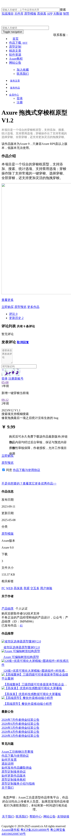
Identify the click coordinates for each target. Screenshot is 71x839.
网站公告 (15, 62)
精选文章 (15, 50)
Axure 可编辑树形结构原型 (21, 657)
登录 (20, 98)
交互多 (34, 588)
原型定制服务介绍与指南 (18, 783)
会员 (14, 94)
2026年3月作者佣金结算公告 (20, 735)
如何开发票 (9, 759)
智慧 (66, 13)
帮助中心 (36, 816)
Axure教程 (16, 58)
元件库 (18, 13)
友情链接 (63, 816)
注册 (20, 102)
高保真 (41, 13)
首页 (15, 38)
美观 (26, 588)
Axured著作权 (11, 829)
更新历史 (16, 318)
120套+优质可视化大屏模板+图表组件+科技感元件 (37, 670)
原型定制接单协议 (14, 771)
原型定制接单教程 (14, 779)
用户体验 (46, 588)
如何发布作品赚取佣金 (17, 767)
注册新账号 (15, 378)
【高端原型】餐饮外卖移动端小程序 (27, 703)
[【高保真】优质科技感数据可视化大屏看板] (32, 688)
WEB (9, 588)
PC (3, 588)
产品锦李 (8, 608)
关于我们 (8, 787)
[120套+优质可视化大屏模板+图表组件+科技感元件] (35, 664)
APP (49, 13)
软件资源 (15, 54)
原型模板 (30, 13)
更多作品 (33, 306)
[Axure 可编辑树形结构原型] (21, 651)
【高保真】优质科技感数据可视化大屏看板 (32, 694)
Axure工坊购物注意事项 (17, 751)
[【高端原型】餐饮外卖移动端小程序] (27, 697)
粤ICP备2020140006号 (34, 829)
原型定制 (15, 46)
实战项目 (8, 13)
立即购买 (8, 306)
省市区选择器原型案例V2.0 (21, 647)
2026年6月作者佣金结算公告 (20, 723)
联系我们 (23, 73)
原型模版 (8, 533)
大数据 (57, 13)
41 (21, 625)
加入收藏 (23, 69)
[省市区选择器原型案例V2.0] (21, 641)
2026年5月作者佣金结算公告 (20, 727)
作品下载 (18, 42)
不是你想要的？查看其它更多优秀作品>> (29, 483)
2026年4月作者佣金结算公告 (20, 731)
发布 (15, 80)
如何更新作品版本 (14, 775)
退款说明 (8, 763)
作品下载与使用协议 (26, 470)
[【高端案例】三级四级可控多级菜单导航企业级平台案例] (35, 678)
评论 (13, 314)
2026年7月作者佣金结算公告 (20, 719)
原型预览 (20, 306)
